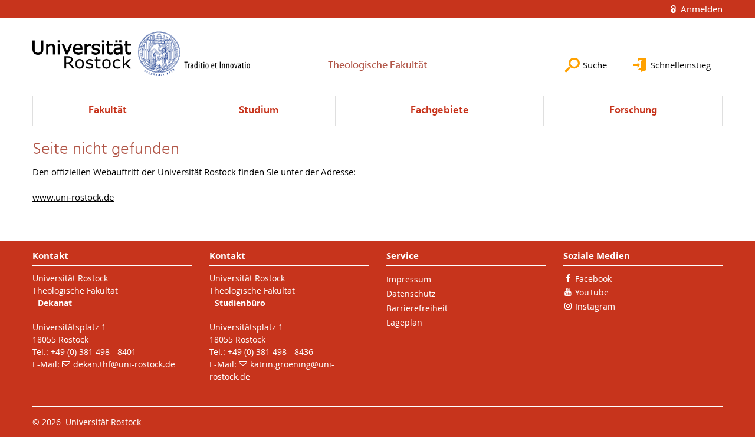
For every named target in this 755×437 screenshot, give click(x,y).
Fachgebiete (440, 110)
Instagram (595, 306)
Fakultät (107, 110)
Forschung (633, 110)
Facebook (593, 278)
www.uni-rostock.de (73, 197)
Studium (258, 110)
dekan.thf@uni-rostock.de (124, 364)
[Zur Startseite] (141, 53)
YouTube (592, 292)
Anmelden (700, 9)
